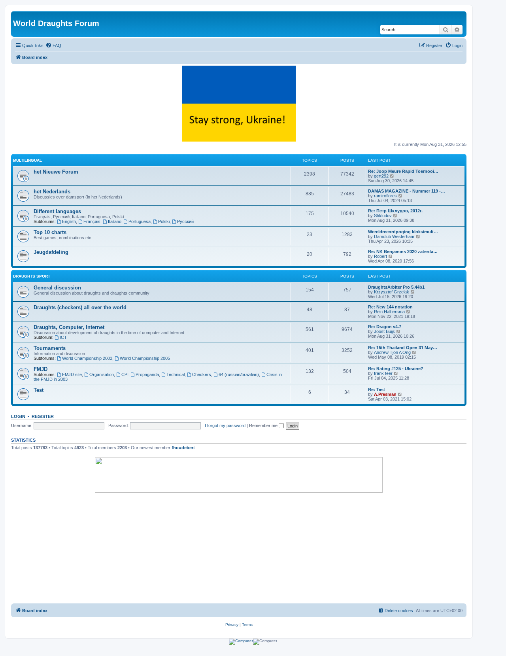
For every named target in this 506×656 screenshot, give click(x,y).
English (69, 221)
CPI (124, 374)
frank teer (383, 373)
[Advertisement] (238, 548)
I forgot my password (225, 425)
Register (43, 416)
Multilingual (27, 160)
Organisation (101, 374)
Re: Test (376, 389)
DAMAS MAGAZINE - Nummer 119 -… (406, 191)
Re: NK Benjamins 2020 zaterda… (403, 251)
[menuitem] (53, 45)
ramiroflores (385, 195)
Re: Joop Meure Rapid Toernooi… (403, 171)
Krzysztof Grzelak (391, 291)
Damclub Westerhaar (394, 236)
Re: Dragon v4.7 (384, 326)
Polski (164, 221)
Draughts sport (31, 276)
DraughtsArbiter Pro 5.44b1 (396, 287)
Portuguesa (139, 221)
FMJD (40, 369)
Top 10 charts (50, 232)
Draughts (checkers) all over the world (80, 307)
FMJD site (72, 374)
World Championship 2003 (87, 358)
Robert (380, 256)
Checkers (201, 374)
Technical (175, 374)
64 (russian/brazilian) (239, 374)
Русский (185, 221)
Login (18, 416)
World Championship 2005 (145, 358)
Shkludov (383, 215)
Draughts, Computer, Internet (69, 327)
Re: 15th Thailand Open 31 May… (402, 347)
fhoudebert (183, 447)
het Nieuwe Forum (56, 172)
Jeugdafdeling (51, 252)
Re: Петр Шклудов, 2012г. (395, 210)
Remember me (264, 425)
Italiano (114, 221)
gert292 (381, 176)
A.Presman (385, 394)
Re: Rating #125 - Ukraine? (395, 368)
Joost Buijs (384, 331)
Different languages (57, 211)
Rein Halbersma (389, 311)
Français (91, 221)
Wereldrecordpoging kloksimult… (403, 231)
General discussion (57, 288)
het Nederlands (52, 192)
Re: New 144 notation (390, 306)
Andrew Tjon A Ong (392, 352)
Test (38, 390)
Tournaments (50, 348)
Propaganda (147, 374)
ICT (63, 337)
